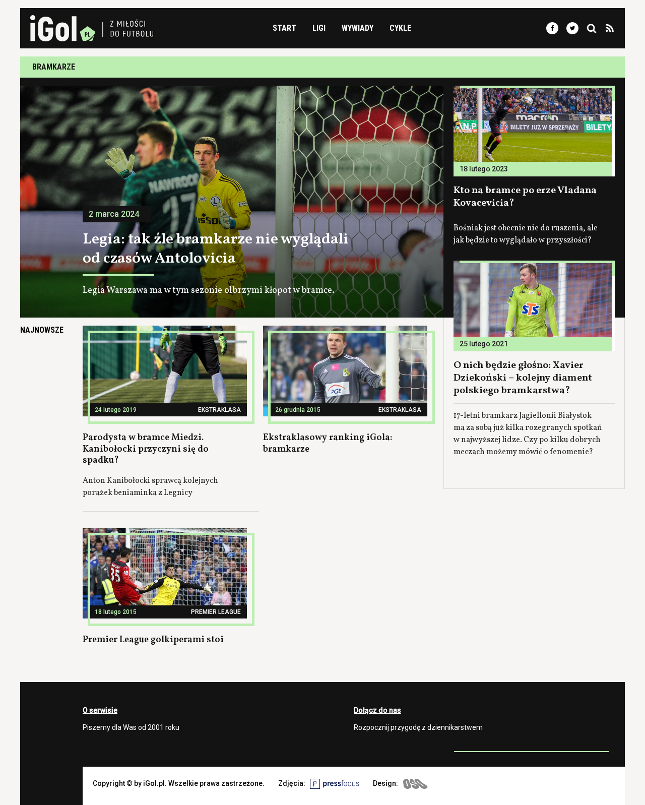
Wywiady (357, 28)
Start (284, 28)
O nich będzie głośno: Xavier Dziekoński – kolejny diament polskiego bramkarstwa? (523, 378)
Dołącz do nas (377, 710)
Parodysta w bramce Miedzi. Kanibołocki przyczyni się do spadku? (146, 449)
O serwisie (100, 710)
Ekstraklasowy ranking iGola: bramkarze (327, 443)
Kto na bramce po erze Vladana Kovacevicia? (525, 196)
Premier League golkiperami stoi (153, 640)
